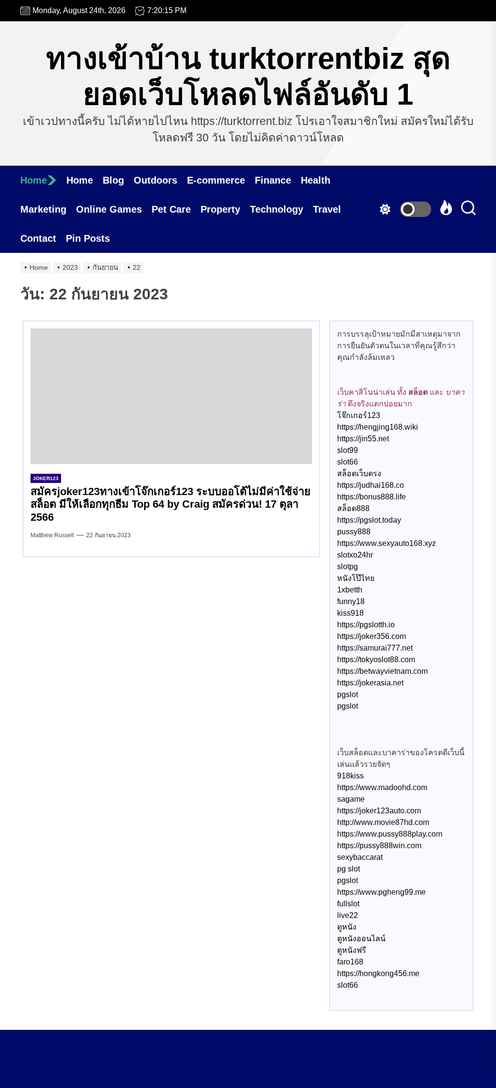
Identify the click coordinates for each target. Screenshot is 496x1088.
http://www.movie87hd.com (383, 822)
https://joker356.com (371, 636)
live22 (347, 915)
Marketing (43, 209)
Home (33, 180)
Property (220, 209)
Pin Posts (88, 238)
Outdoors (155, 180)
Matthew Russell (52, 535)
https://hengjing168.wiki (377, 427)
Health (315, 180)
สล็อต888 (353, 508)
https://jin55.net (363, 439)
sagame (351, 799)
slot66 (347, 462)
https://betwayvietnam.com (382, 671)
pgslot (347, 694)
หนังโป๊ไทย (355, 578)
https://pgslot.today (369, 520)
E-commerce (216, 180)
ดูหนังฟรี (351, 950)
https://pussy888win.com (379, 845)
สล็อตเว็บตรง (359, 473)
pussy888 (354, 532)
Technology (276, 209)
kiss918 (350, 613)
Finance (273, 180)
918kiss (350, 776)
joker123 (46, 478)
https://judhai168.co (370, 485)
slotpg (347, 566)
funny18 (351, 601)
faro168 (350, 962)
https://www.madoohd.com (382, 787)
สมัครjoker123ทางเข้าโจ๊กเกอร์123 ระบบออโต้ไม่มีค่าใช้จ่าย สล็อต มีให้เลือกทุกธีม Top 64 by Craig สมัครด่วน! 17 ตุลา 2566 (170, 504)
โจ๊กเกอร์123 (358, 415)
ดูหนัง (346, 927)
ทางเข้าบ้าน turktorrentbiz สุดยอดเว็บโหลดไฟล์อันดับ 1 (248, 76)
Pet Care (171, 209)
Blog (113, 180)
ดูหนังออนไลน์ (361, 938)
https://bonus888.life (371, 497)
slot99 (347, 450)
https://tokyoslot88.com (376, 659)
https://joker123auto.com (379, 811)
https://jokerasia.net (370, 683)
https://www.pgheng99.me (381, 892)
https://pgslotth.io (366, 625)
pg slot (348, 869)
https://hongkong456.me (378, 973)
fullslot (348, 904)
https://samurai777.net (375, 648)
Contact (38, 238)
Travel (327, 209)
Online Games (109, 209)
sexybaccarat (360, 857)
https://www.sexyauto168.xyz (386, 543)
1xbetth (349, 590)
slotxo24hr (355, 555)
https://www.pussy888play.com (389, 834)
